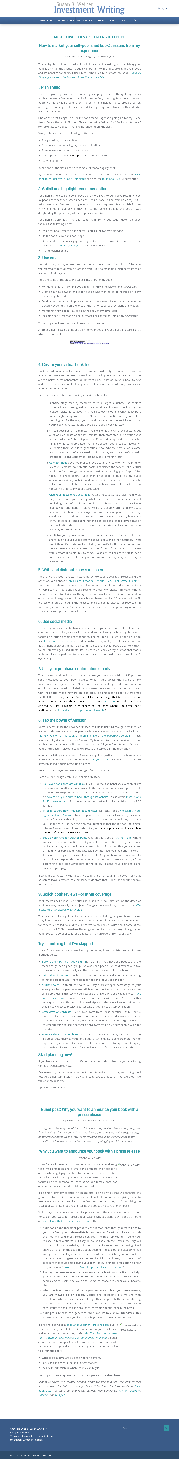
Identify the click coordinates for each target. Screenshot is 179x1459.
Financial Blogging (70, 245)
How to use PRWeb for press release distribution (92, 1267)
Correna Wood (109, 1120)
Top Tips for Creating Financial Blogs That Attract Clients (102, 581)
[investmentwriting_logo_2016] (89, 8)
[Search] (135, 20)
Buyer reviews (101, 759)
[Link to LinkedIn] (159, 8)
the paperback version (116, 735)
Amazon (110, 701)
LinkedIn (43, 1395)
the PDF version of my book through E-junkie (67, 735)
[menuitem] (46, 20)
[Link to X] (163, 8)
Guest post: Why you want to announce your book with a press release (89, 1112)
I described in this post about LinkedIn (81, 710)
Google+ (60, 1395)
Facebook (134, 1390)
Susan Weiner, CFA (105, 56)
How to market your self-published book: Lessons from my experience (89, 48)
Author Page (124, 837)
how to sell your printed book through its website (77, 797)
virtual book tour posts (57, 641)
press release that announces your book (64, 1221)
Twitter (122, 1390)
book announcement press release (87, 1324)
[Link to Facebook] (167, 8)
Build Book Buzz (112, 179)
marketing (85, 56)
